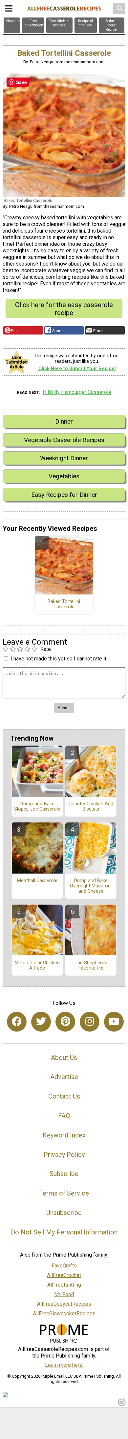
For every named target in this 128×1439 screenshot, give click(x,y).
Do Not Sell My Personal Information (64, 1232)
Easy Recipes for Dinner (64, 494)
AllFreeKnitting (64, 1285)
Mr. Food (64, 1294)
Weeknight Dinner (64, 458)
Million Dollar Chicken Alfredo (37, 965)
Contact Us (64, 1096)
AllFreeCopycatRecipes (64, 1304)
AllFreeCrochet (64, 1275)
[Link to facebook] (17, 1022)
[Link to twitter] (41, 1022)
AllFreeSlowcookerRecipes (64, 1313)
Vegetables (64, 476)
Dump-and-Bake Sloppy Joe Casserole (37, 806)
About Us (64, 1058)
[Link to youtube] (114, 1022)
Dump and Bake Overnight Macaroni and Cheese (91, 886)
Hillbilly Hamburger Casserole (77, 392)
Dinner (64, 421)
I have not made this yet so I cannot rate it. (59, 659)
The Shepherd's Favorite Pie (91, 965)
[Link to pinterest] (65, 1022)
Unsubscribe (64, 1213)
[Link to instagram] (89, 1022)
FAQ (64, 1116)
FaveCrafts (64, 1266)
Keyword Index (64, 1135)
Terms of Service (64, 1193)
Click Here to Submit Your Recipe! (77, 368)
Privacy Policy (64, 1155)
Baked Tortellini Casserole (64, 604)
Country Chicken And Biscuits (91, 806)
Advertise (64, 1077)
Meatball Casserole (37, 880)
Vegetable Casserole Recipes (64, 440)
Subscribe (64, 1174)
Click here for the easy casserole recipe (64, 309)
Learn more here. (64, 1365)
